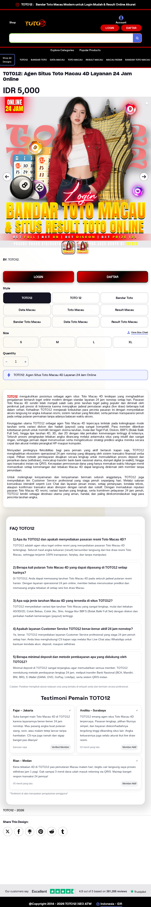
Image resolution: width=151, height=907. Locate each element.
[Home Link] (36, 23)
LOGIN (110, 27)
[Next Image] (144, 176)
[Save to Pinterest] (40, 831)
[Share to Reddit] (51, 831)
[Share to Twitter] (7, 831)
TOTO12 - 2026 (13, 810)
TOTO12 (12, 396)
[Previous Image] (7, 176)
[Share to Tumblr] (62, 831)
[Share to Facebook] (18, 831)
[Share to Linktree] (29, 831)
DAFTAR (131, 27)
